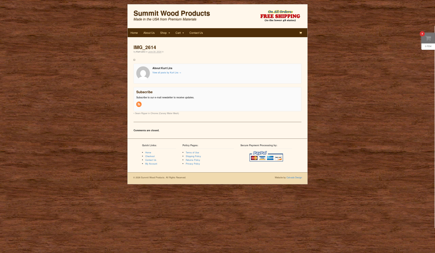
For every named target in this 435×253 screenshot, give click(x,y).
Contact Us (196, 33)
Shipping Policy (193, 156)
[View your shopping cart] (301, 32)
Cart (178, 33)
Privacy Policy (193, 163)
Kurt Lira (140, 51)
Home (134, 33)
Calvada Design (294, 177)
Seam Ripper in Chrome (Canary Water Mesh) (156, 113)
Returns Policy (193, 159)
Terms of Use (192, 152)
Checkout (150, 156)
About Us (149, 33)
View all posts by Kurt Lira (166, 72)
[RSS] (139, 104)
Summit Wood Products (172, 13)
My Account (151, 163)
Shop (163, 33)
